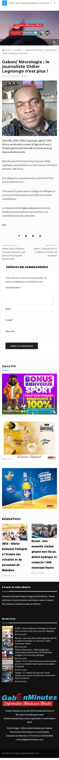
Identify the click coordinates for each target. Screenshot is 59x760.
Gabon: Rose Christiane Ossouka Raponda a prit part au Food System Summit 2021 (13, 253)
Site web (9, 331)
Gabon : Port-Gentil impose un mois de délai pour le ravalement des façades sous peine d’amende (36, 664)
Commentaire (13, 287)
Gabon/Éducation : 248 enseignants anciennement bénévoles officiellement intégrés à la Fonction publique (33, 652)
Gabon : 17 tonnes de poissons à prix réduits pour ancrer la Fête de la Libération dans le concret (35, 675)
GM (25, 76)
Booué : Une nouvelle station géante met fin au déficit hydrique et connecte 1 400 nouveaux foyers (36, 641)
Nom (8, 308)
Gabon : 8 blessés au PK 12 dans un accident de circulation (45, 252)
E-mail (9, 320)
